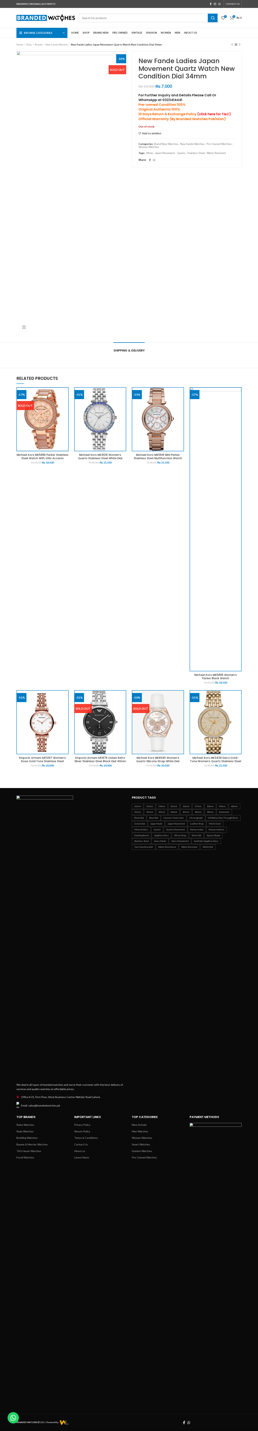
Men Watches (140, 1131)
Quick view (65, 393)
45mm (186, 812)
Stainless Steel (196, 153)
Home (19, 44)
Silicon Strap (180, 835)
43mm (161, 812)
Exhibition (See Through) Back (223, 817)
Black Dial (139, 817)
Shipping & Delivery (129, 350)
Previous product (232, 44)
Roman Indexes (216, 829)
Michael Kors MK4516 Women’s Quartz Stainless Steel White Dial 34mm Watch (100, 458)
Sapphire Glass (161, 835)
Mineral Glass (141, 829)
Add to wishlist (151, 133)
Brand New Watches (166, 143)
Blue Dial (153, 817)
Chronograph (196, 817)
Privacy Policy (82, 1124)
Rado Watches (25, 1131)
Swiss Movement (180, 841)
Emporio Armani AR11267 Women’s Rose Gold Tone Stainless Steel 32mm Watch (42, 761)
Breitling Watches (27, 1137)
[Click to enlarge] (24, 327)
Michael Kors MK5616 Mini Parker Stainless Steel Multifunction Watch (158, 456)
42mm (149, 812)
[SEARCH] (213, 18)
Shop (29, 44)
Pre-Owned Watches (219, 143)
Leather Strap (197, 823)
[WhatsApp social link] (219, 4)
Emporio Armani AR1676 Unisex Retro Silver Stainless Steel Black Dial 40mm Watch (100, 761)
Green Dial (139, 823)
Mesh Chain (215, 823)
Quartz (181, 153)
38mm (210, 806)
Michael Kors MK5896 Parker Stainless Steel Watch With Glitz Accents (42, 456)
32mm (137, 806)
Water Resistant (216, 153)
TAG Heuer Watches (28, 1151)
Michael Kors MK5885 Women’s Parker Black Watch (215, 676)
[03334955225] (64, 1422)
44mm (174, 812)
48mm (210, 812)
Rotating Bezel (141, 835)
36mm (186, 806)
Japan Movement (165, 153)
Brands (38, 44)
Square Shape (213, 835)
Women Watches (149, 146)
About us (79, 1151)
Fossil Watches (25, 1157)
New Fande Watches (57, 44)
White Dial (208, 846)
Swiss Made (160, 841)
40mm (234, 806)
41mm (137, 812)
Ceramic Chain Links (173, 817)
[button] (13, 1417)
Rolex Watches (25, 1124)
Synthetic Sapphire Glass (206, 841)
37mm (198, 806)
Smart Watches (141, 1144)
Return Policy (82, 1131)
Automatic (224, 812)
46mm (198, 812)
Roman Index (196, 829)
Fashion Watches (142, 1151)
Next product (240, 44)
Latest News (81, 1157)
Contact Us (81, 1144)
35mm (174, 806)
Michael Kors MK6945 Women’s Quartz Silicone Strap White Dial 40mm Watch (157, 761)
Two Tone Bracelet (143, 846)
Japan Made (156, 823)
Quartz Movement (175, 829)
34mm (149, 153)
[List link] (71, 1097)
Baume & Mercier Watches (32, 1144)
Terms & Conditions (86, 1137)
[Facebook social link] (211, 4)
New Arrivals (139, 1124)
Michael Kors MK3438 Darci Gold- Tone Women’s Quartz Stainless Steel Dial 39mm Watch (215, 761)
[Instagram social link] (215, 4)
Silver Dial (196, 835)
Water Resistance (167, 846)
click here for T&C (214, 114)
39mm (222, 806)
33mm (149, 806)
